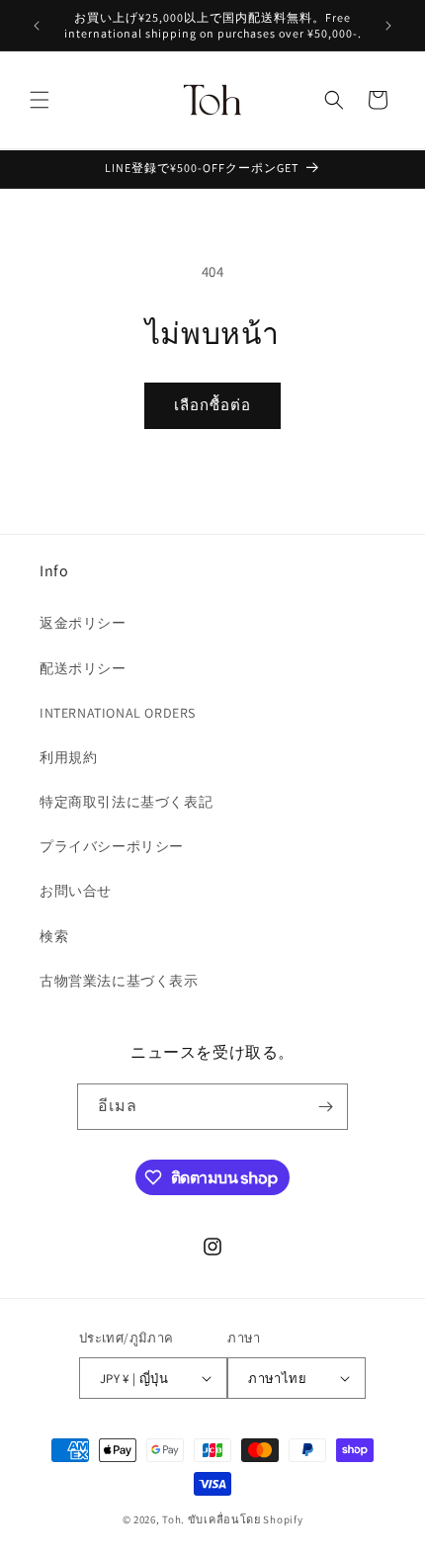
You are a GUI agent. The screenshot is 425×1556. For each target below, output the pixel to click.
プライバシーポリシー (112, 846)
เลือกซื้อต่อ (212, 404)
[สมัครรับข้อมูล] (325, 1106)
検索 (54, 936)
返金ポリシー (83, 623)
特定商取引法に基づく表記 (126, 802)
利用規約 (68, 757)
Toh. (173, 1519)
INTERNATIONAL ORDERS (118, 713)
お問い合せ (76, 891)
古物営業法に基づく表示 (119, 981)
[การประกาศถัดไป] (388, 25)
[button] (39, 100)
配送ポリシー (83, 668)
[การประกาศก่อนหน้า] (36, 25)
